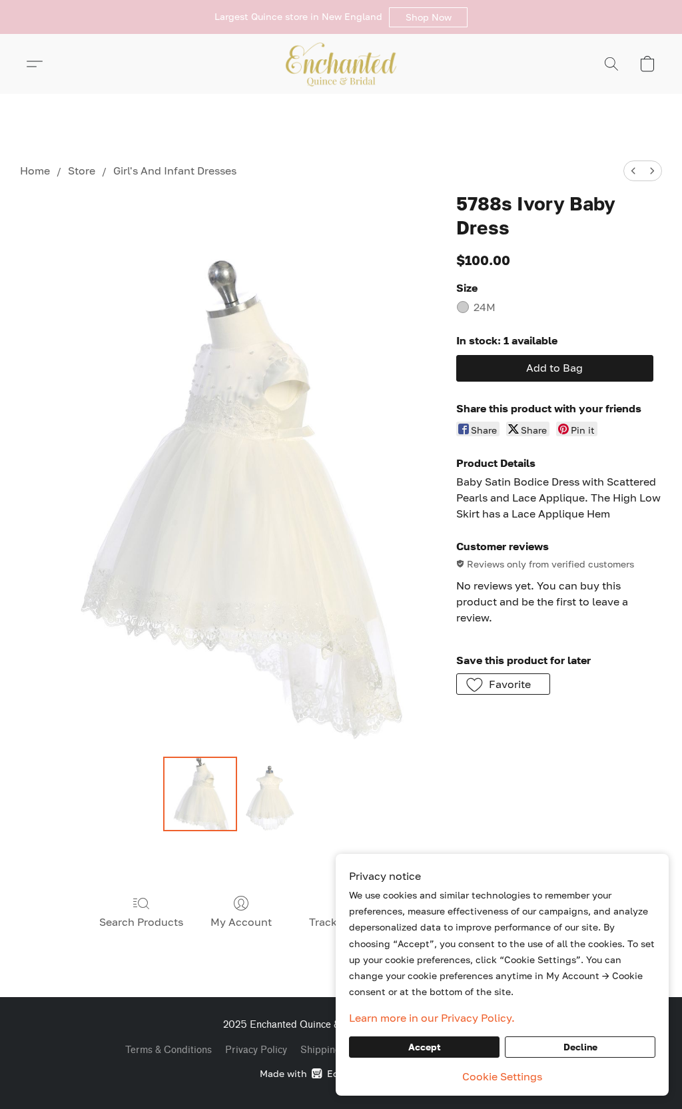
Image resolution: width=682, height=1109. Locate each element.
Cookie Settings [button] (502, 1076)
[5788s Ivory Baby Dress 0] (200, 794)
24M (485, 307)
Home (35, 170)
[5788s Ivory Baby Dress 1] (269, 794)
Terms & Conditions (168, 1050)
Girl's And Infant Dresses (174, 170)
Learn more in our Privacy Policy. (432, 1017)
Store (81, 170)
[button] (428, 17)
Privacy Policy (256, 1050)
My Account (241, 921)
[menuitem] (633, 171)
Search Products (141, 921)
